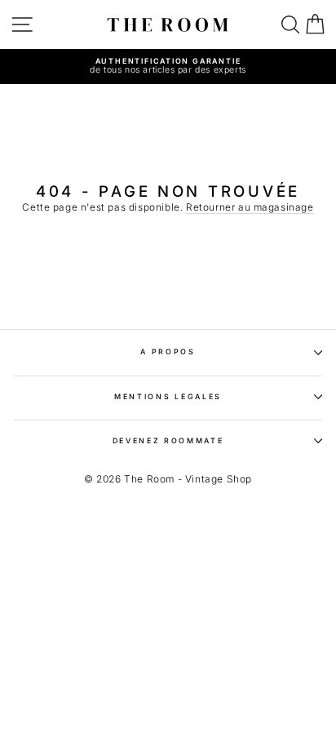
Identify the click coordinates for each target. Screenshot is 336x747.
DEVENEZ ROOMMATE (168, 440)
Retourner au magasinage (250, 207)
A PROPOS (167, 351)
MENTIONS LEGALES (168, 396)
